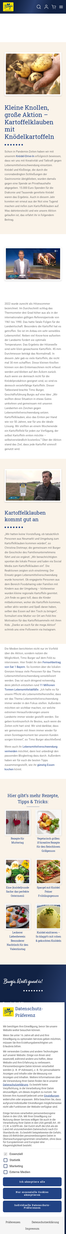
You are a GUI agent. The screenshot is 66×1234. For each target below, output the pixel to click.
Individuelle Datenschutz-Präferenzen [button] (32, 1206)
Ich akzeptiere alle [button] (32, 1181)
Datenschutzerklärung (15, 1084)
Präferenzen (13, 1222)
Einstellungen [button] (51, 1095)
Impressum (32, 1228)
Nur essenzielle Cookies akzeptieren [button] (32, 1193)
